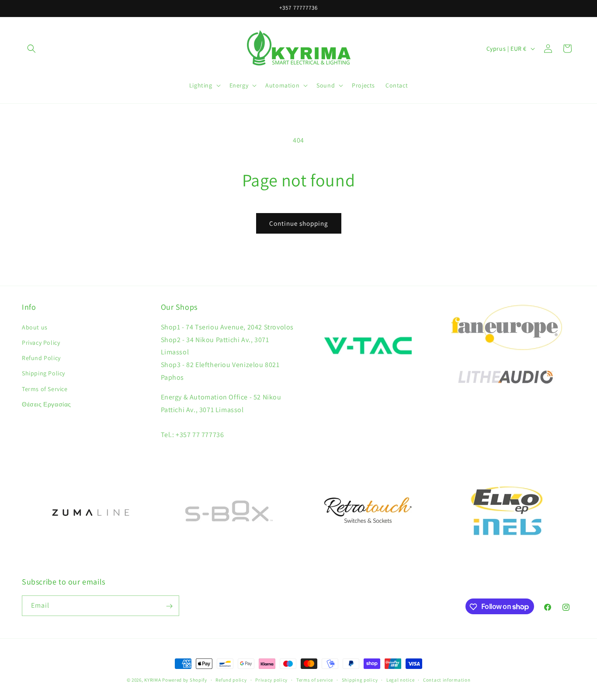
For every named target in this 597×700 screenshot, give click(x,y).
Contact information (446, 679)
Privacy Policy (41, 342)
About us (35, 327)
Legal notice (400, 679)
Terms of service (314, 679)
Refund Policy (41, 357)
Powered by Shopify (184, 680)
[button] (31, 48)
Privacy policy (271, 679)
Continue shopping (298, 223)
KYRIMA (152, 680)
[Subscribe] (169, 606)
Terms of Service (45, 388)
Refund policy (230, 679)
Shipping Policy (43, 373)
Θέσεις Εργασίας (46, 404)
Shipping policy (360, 679)
